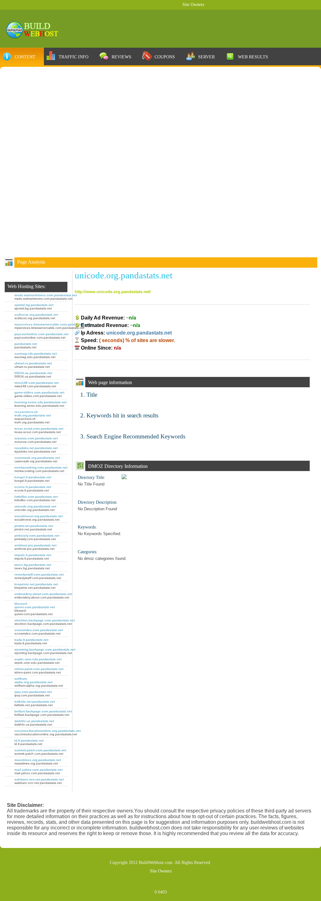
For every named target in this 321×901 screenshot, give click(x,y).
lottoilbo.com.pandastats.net (36, 496)
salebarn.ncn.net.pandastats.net (39, 779)
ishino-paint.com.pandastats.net (38, 669)
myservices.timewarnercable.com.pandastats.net (52, 324)
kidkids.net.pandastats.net (34, 701)
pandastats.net (25, 344)
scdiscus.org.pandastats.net (36, 314)
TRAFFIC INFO (73, 56)
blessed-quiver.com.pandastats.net (34, 605)
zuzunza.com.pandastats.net (36, 438)
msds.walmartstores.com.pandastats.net (45, 295)
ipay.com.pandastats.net (33, 692)
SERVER (206, 56)
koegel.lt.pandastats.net (32, 477)
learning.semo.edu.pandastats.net (40, 402)
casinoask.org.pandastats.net (37, 457)
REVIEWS (121, 56)
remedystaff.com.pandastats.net (39, 574)
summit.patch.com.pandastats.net (40, 750)
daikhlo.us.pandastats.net (34, 721)
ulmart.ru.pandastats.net (33, 363)
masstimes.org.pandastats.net (37, 760)
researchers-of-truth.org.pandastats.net (32, 413)
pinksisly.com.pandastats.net (36, 535)
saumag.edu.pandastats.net (35, 353)
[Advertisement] (160, 118)
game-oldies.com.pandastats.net (39, 392)
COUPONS (165, 56)
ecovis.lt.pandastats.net (32, 487)
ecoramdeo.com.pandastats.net (38, 630)
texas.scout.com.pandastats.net (38, 428)
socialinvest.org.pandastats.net (38, 516)
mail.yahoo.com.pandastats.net (38, 769)
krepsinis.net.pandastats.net (36, 584)
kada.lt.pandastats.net (31, 639)
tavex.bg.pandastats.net (32, 564)
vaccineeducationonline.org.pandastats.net (47, 730)
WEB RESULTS (253, 56)
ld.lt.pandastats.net (29, 740)
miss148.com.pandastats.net (36, 382)
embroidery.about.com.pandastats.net (43, 594)
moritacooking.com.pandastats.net (40, 467)
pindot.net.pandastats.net (33, 526)
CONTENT (25, 56)
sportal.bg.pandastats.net (33, 305)
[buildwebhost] (35, 29)
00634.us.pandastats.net (33, 373)
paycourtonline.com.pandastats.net (41, 334)
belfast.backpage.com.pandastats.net (43, 711)
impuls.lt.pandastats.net (32, 555)
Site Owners (193, 4)
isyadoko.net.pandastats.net (36, 448)
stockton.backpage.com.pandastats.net (44, 620)
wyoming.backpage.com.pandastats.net (44, 649)
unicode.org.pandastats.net (35, 506)
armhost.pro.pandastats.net (35, 545)
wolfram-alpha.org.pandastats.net (33, 680)
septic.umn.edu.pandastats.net (37, 659)
